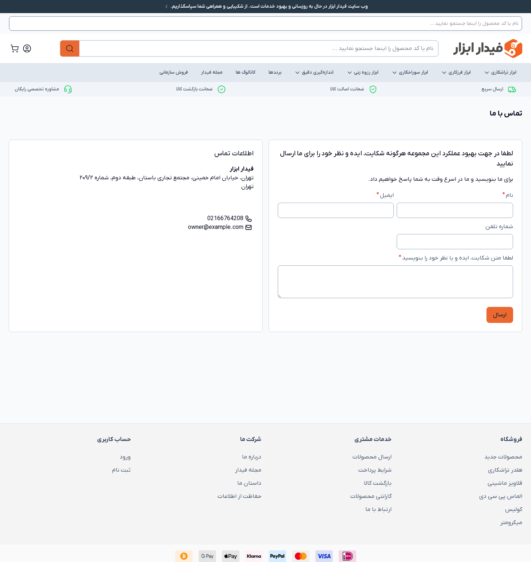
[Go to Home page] (487, 48)
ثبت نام (121, 470)
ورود (125, 457)
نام (509, 195)
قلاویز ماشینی (505, 483)
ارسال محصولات (372, 457)
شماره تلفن (499, 226)
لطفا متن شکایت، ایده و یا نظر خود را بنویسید (457, 258)
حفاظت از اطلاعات (239, 496)
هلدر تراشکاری (505, 470)
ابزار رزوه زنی (366, 72)
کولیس (513, 509)
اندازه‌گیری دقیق (318, 72)
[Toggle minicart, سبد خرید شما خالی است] (14, 48)
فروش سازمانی (173, 72)
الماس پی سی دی (500, 496)
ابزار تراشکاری (503, 72)
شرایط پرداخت (375, 470)
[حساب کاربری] (27, 48)
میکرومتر (511, 522)
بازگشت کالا (378, 483)
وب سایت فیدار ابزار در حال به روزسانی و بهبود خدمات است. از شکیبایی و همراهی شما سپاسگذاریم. (268, 6)
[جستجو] (69, 48)
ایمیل (387, 195)
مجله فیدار (212, 72)
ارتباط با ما (378, 509)
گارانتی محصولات (371, 496)
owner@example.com (215, 227)
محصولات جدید (503, 457)
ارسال (500, 315)
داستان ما (249, 483)
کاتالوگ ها (245, 72)
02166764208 (225, 218)
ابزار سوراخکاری (413, 72)
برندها (275, 72)
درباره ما (251, 457)
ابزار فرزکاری (460, 72)
